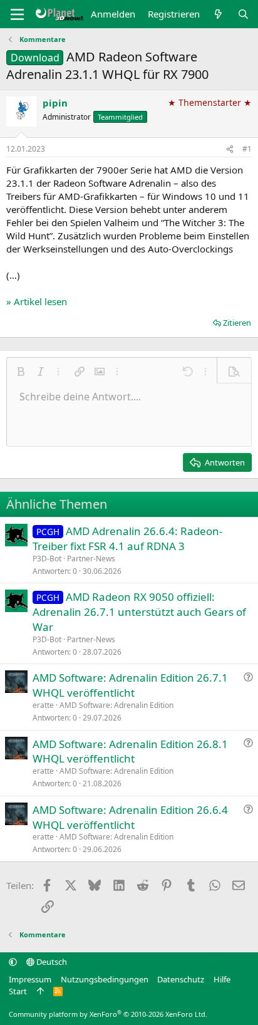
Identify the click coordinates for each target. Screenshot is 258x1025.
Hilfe (222, 979)
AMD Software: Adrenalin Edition (116, 705)
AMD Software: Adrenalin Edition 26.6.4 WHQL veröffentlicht (130, 817)
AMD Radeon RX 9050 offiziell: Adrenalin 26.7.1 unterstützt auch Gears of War (139, 612)
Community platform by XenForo (108, 1014)
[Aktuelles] (218, 14)
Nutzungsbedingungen (104, 979)
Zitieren (237, 322)
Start (18, 991)
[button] (20, 372)
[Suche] (243, 14)
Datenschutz (180, 979)
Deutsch (50, 961)
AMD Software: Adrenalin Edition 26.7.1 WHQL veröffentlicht (130, 685)
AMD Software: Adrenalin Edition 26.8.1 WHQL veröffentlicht (130, 751)
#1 (247, 148)
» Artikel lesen (36, 301)
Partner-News (91, 558)
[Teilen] (230, 149)
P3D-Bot (47, 558)
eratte (43, 705)
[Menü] (17, 14)
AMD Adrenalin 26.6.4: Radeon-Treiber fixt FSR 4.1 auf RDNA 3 (127, 538)
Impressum (30, 979)
